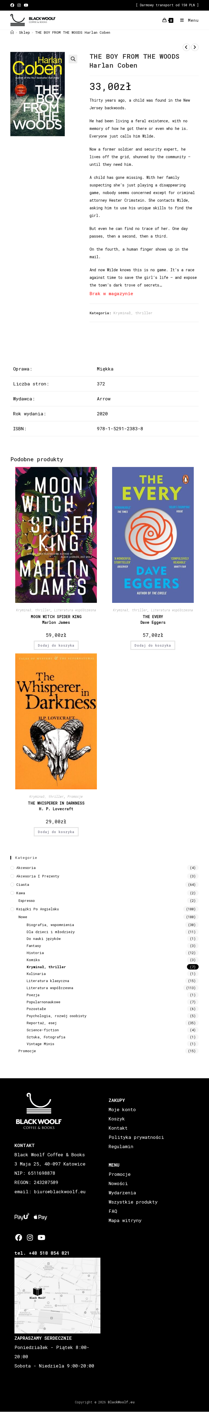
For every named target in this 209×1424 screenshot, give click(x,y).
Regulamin (121, 1146)
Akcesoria (26, 867)
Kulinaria (36, 973)
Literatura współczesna (75, 610)
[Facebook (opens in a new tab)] (13, 5)
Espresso (27, 900)
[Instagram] (29, 1237)
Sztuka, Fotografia (46, 1036)
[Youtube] (41, 1237)
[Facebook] (18, 1237)
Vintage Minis (40, 1043)
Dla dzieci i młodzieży (51, 931)
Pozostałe (36, 1008)
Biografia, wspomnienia (50, 924)
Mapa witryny (125, 1220)
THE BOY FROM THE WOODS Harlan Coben (72, 32)
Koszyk (117, 1118)
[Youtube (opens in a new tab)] (26, 5)
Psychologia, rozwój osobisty (57, 1015)
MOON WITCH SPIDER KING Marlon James (56, 619)
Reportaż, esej (42, 1022)
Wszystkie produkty (133, 1202)
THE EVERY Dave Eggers (152, 619)
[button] (73, 59)
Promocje (75, 796)
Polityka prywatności (136, 1137)
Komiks (33, 959)
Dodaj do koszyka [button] (56, 645)
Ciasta (22, 884)
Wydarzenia (122, 1192)
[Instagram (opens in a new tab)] (19, 5)
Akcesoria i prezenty (37, 876)
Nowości (118, 1183)
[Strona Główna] (12, 32)
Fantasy (34, 945)
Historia (35, 952)
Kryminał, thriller (133, 312)
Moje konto (122, 1109)
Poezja (33, 994)
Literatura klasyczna (48, 980)
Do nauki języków (44, 938)
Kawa (20, 892)
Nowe (23, 916)
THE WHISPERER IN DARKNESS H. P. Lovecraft (56, 805)
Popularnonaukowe (43, 1001)
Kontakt (118, 1128)
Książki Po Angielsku (37, 908)
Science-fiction (43, 1029)
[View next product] (195, 47)
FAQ (113, 1211)
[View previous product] (186, 47)
